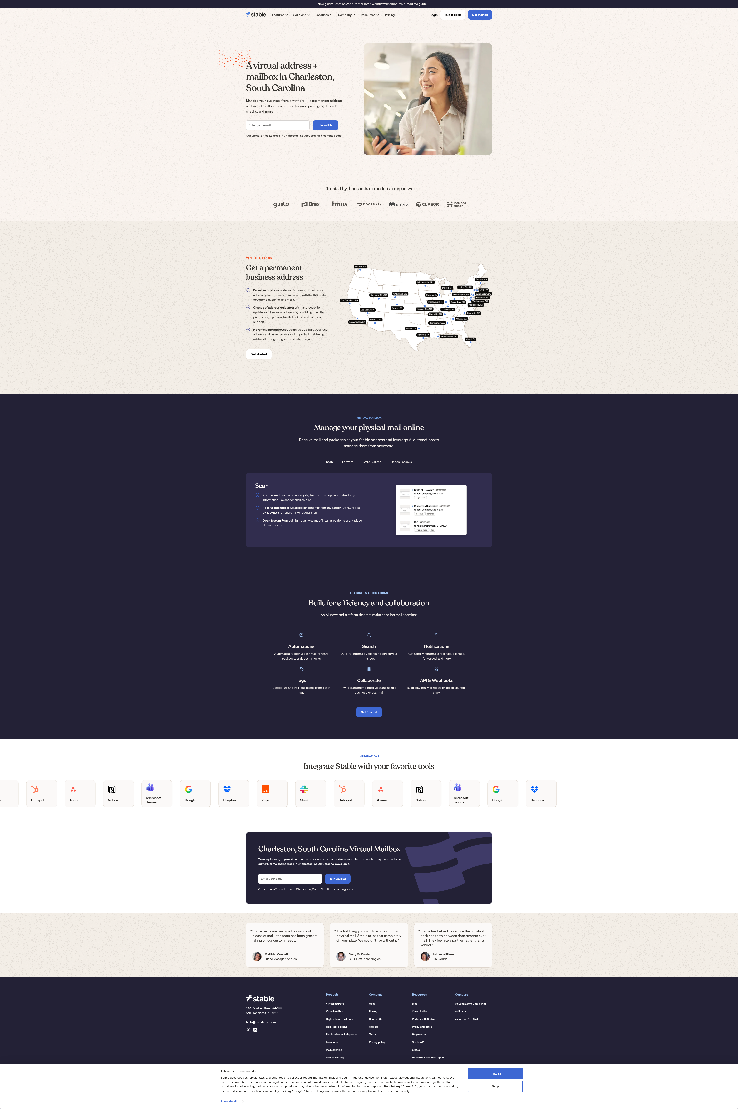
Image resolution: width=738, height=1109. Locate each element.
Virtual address (335, 1004)
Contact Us (375, 1019)
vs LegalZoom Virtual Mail (470, 1004)
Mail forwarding (335, 1057)
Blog (414, 1004)
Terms (372, 1034)
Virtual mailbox (335, 1011)
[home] (256, 14)
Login (434, 14)
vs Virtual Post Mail (466, 1019)
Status (416, 1050)
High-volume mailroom (339, 1019)
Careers (373, 1027)
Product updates (422, 1027)
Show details (229, 1101)
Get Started (369, 712)
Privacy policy (377, 1042)
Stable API (418, 1042)
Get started (480, 14)
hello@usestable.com (261, 1022)
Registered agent (336, 1027)
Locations (332, 1042)
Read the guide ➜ (418, 4)
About (372, 1004)
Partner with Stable (423, 1019)
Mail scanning (334, 1050)
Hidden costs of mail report (428, 1057)
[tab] (329, 462)
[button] (280, 15)
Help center (419, 1034)
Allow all (495, 1073)
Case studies (419, 1011)
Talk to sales (452, 14)
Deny (495, 1086)
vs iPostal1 (461, 1011)
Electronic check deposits (341, 1034)
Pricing (390, 14)
